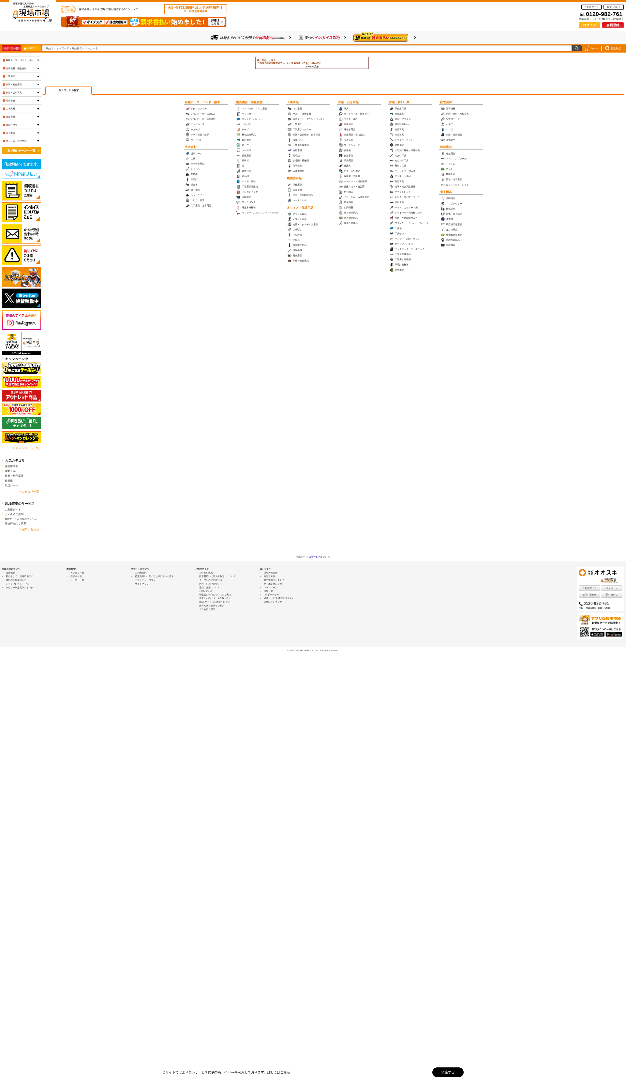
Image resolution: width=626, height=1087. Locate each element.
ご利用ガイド (591, 7)
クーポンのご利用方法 (210, 579)
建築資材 (446, 147)
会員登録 (612, 25)
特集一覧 (268, 591)
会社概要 (10, 572)
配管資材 (446, 102)
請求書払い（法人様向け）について (217, 576)
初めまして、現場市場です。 (21, 576)
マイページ (612, 588)
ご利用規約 (140, 572)
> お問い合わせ (29, 529)
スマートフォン (317, 556)
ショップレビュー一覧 (17, 583)
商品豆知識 (269, 576)
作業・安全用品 (348, 102)
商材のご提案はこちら (17, 579)
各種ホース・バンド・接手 (202, 102)
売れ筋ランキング (273, 601)
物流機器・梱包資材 (249, 102)
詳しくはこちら (278, 1072)
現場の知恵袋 (270, 572)
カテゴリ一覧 (11, 48)
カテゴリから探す (68, 90)
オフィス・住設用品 (300, 207)
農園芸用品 (294, 178)
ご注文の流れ (206, 572)
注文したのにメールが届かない (215, 598)
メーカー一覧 (77, 579)
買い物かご (612, 594)
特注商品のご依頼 (15, 523)
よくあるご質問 (14, 514)
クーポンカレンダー (274, 583)
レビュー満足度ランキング (19, 587)
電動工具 (10, 471)
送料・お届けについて (210, 583)
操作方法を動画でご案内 (211, 605)
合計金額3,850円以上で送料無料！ (195, 9)
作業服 (9, 480)
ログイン (589, 25)
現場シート (11, 485)
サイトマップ (142, 583)
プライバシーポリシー (146, 579)
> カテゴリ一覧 (29, 491)
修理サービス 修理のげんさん (279, 598)
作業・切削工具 (399, 102)
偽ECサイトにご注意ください (214, 601)
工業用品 (293, 102)
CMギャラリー (271, 594)
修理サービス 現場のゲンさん (21, 518)
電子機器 (446, 192)
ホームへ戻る (312, 66)
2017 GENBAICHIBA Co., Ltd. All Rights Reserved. (314, 650)
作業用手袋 (11, 466)
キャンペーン (270, 587)
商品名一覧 (76, 576)
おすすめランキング (274, 579)
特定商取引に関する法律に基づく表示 (154, 576)
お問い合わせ (613, 7)
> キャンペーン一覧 (26, 448)
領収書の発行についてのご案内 (215, 594)
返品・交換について (209, 587)
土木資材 (191, 147)
